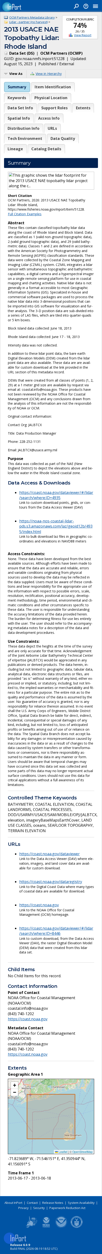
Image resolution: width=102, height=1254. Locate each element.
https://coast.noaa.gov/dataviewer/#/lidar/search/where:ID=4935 (56, 495)
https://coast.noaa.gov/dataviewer (49, 853)
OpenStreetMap (82, 1152)
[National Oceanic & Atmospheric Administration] (61, 1227)
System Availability (81, 1203)
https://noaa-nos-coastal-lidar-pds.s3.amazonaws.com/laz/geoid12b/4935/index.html (56, 526)
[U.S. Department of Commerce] (76, 1227)
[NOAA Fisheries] (46, 1227)
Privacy (23, 1208)
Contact (32, 1203)
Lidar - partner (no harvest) (28, 22)
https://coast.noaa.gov (39, 905)
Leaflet (62, 1152)
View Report (82, 35)
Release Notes (52, 1203)
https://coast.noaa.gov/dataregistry (50, 881)
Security (39, 1208)
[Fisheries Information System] (31, 1227)
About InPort (13, 1203)
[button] (14, 1085)
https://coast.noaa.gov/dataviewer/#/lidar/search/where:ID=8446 (56, 931)
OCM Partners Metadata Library (32, 17)
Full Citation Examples (25, 214)
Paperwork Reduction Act (67, 1208)
